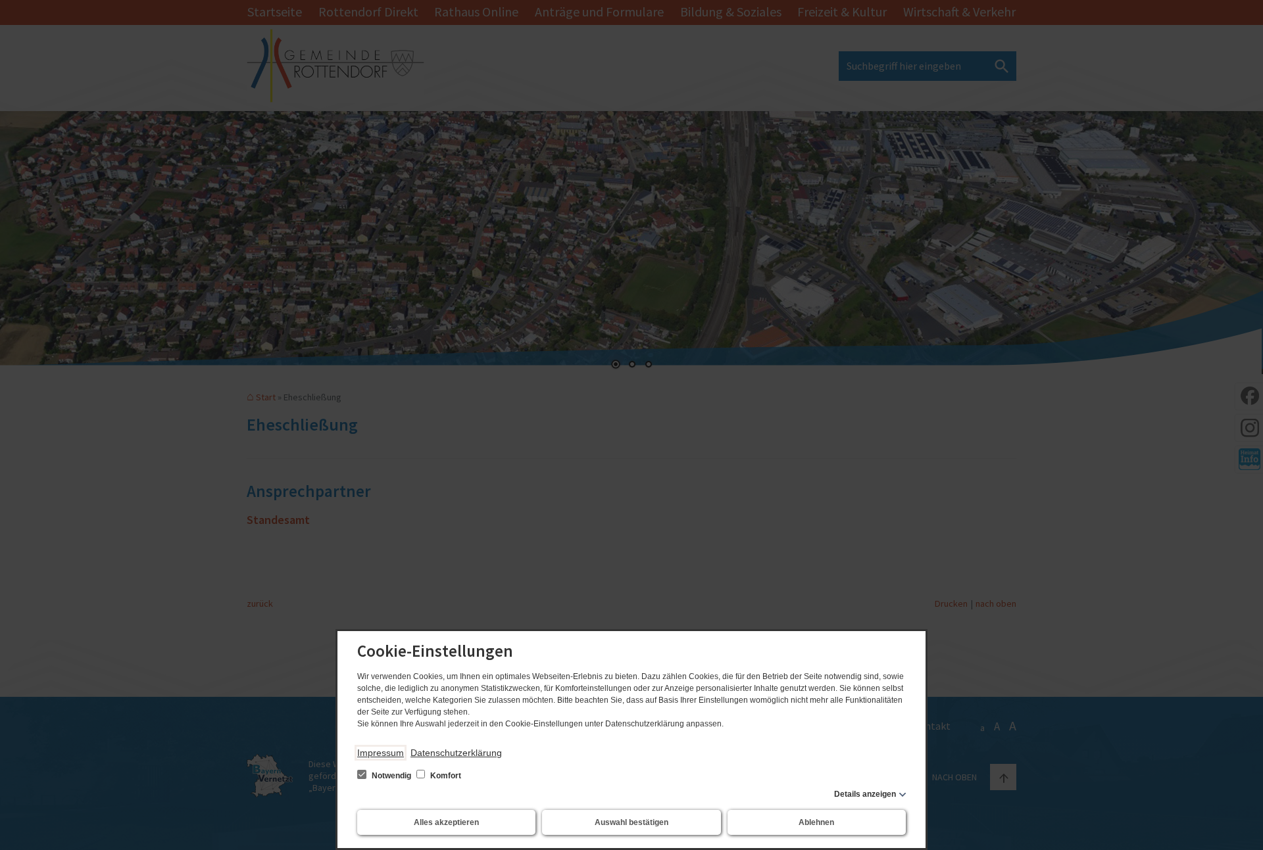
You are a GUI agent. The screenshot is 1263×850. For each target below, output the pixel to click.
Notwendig (391, 775)
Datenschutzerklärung (456, 752)
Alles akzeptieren (446, 822)
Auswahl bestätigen (631, 822)
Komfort (444, 775)
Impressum (380, 752)
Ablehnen (816, 822)
